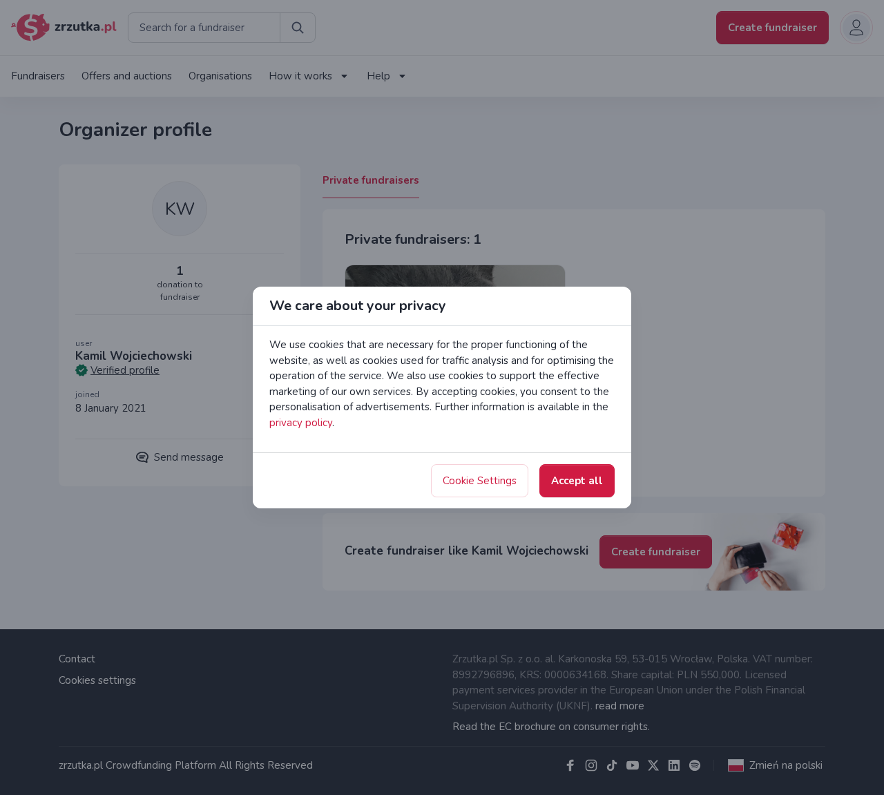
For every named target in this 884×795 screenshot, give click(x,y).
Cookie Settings (480, 481)
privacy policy (300, 423)
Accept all (577, 481)
